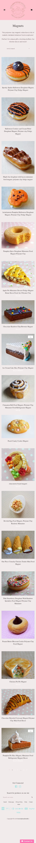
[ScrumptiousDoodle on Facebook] (16, 787)
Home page (11, 802)
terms (19, 804)
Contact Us (27, 841)
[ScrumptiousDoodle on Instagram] (20, 787)
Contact (31, 802)
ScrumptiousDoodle (22, 818)
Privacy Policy (19, 802)
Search (5, 802)
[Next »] (27, 769)
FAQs (25, 802)
